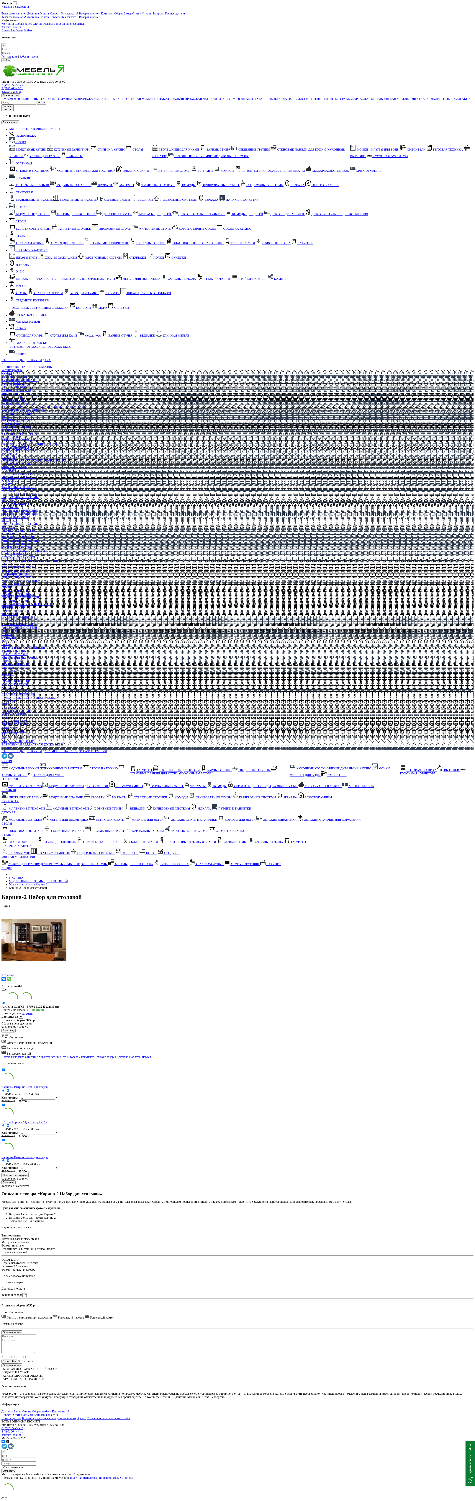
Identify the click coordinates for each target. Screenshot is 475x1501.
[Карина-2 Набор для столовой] (33, 971)
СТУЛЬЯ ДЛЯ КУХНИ (16, 390)
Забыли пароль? (29, 56)
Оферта (81, 1418)
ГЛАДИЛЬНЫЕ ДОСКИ (445, 98)
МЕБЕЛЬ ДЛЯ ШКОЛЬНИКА (20, 540)
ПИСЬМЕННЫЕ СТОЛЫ (17, 574)
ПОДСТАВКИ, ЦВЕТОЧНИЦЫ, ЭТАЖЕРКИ (31, 697)
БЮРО (5, 704)
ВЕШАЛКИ (9, 520)
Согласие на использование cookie (108, 1418)
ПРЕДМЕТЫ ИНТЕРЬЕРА (328, 98)
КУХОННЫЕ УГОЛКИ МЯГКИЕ (23, 410)
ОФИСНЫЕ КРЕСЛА (15, 610)
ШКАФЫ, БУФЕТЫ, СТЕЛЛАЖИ (23, 691)
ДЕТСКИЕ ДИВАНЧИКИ (18, 557)
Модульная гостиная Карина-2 (28, 884)
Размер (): (7, 1006)
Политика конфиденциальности (55, 1418)
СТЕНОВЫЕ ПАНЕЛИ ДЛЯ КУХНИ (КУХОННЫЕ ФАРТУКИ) (43, 407)
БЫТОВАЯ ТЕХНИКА (16, 427)
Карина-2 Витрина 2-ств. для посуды (24, 1157)
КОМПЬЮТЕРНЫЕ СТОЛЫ (20, 580)
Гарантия (52, 1414)
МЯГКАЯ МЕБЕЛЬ (396, 98)
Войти (8, 6)
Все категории (10, 98)
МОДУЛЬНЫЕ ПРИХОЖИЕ (19, 513)
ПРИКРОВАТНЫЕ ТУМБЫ (19, 493)
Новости (55, 13)
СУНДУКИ (8, 637)
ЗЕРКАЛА (280, 98)
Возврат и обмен (90, 13)
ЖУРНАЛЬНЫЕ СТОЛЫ (17, 450)
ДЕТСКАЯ (210, 98)
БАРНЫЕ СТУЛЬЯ (13, 400)
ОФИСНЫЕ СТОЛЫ (14, 654)
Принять (127, 1477)
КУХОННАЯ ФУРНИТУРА (19, 433)
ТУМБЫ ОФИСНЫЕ (15, 650)
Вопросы (159, 13)
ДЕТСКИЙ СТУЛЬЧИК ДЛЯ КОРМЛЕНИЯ (29, 560)
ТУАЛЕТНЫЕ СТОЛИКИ (18, 487)
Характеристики (49, 1056)
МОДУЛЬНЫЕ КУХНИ (16, 376)
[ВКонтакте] (3, 979)
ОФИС (292, 98)
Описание (31, 1056)
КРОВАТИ (8, 480)
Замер (128, 13)
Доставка (33, 13)
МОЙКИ (7, 417)
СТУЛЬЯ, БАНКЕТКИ (15, 681)
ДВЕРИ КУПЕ (103, 98)
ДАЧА (425, 98)
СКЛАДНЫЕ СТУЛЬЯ (15, 600)
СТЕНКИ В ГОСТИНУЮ (18, 440)
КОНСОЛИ (8, 701)
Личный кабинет (12, 30)
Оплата (45, 13)
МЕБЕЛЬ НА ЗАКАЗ (155, 98)
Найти (41, 102)
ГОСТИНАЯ (133, 98)
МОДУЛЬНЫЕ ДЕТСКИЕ (18, 537)
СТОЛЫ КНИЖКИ (13, 387)
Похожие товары (105, 1056)
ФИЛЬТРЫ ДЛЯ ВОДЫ (16, 420)
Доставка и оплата (128, 1056)
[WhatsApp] (9, 979)
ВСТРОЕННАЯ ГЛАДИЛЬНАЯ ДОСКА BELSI (32, 744)
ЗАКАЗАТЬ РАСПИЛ (93, 751)
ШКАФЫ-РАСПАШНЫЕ (17, 624)
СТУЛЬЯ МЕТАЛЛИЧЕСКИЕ (20, 597)
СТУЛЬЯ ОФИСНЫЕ (15, 590)
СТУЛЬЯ (234, 98)
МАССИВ (303, 98)
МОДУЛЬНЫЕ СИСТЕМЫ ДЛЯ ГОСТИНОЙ (30, 443)
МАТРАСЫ (8, 483)
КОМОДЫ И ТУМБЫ (15, 684)
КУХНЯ (118, 98)
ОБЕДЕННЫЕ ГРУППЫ (17, 403)
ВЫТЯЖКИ (9, 430)
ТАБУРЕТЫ (9, 393)
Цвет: (5, 989)
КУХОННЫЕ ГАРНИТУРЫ (19, 380)
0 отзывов (7, 975)
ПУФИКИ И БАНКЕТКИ (17, 530)
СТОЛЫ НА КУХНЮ (15, 383)
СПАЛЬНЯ (177, 98)
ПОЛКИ (6, 634)
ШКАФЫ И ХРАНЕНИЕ (257, 98)
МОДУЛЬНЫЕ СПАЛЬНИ (18, 477)
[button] (470, 1463)
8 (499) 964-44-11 (12, 88)
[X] (7, 1441)
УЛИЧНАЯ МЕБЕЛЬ (14, 737)
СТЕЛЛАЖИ (9, 630)
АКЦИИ (467, 98)
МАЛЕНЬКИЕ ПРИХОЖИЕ (19, 510)
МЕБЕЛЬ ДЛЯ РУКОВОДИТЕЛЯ (23, 647)
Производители (175, 13)
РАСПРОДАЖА (83, 98)
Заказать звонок (11, 27)
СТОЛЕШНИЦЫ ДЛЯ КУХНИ (21, 360)
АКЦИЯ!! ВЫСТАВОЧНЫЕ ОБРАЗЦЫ (46, 98)
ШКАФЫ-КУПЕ (12, 620)
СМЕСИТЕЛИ (10, 423)
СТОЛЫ (223, 98)
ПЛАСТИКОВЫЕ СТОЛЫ (18, 567)
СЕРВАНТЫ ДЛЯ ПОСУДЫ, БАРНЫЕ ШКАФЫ (33, 460)
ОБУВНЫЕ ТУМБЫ (14, 517)
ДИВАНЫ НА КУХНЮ (16, 413)
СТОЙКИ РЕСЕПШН (15, 667)
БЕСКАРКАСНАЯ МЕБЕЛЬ (364, 98)
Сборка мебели (41, 1411)
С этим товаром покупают (77, 1056)
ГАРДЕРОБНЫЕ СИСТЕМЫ (20, 497)
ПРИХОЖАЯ (193, 98)
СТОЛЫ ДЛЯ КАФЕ (14, 721)
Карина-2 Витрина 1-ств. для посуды (24, 1087)
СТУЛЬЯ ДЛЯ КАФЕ (15, 724)
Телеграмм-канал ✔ (14, 13)
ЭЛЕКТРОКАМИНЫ (15, 447)
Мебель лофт (9, 727)
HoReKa (414, 98)
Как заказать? (70, 13)
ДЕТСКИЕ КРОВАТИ (15, 544)
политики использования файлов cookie (95, 1477)
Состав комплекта (12, 1056)
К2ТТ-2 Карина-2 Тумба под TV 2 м (24, 1122)
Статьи (137, 13)
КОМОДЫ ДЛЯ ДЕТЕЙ (16, 554)
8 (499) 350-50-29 (12, 85)
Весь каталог (10, 122)
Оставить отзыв (12, 1365)
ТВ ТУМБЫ (9, 453)
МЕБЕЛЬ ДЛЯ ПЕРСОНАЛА (20, 657)
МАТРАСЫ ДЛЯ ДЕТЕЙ (17, 547)
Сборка (119, 13)
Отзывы (147, 13)
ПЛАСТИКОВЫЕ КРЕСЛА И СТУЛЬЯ (26, 604)
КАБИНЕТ (8, 671)
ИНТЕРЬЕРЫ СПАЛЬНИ (18, 473)
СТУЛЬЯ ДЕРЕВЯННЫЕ (17, 594)
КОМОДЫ (8, 457)
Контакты (107, 13)
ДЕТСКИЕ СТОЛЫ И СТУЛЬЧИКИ (24, 550)
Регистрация (21, 6)
